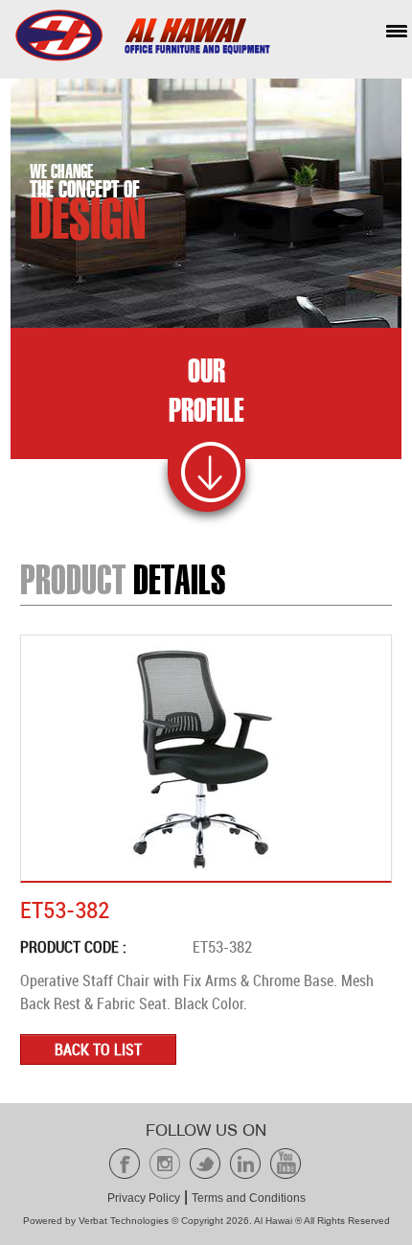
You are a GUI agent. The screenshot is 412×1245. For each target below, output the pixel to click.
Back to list (98, 1049)
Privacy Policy (143, 1198)
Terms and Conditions (249, 1198)
